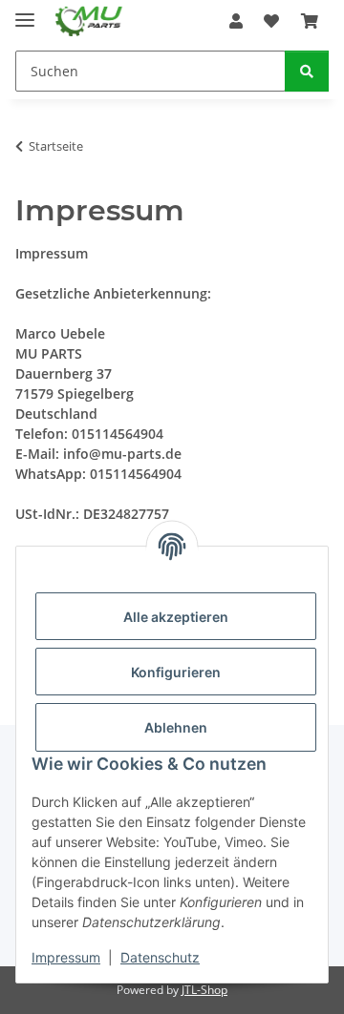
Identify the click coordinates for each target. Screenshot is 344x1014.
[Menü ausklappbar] (24, 12)
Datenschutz (160, 957)
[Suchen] (307, 71)
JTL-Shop (204, 990)
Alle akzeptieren (175, 617)
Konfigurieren (176, 672)
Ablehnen (175, 727)
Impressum (66, 957)
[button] (236, 21)
